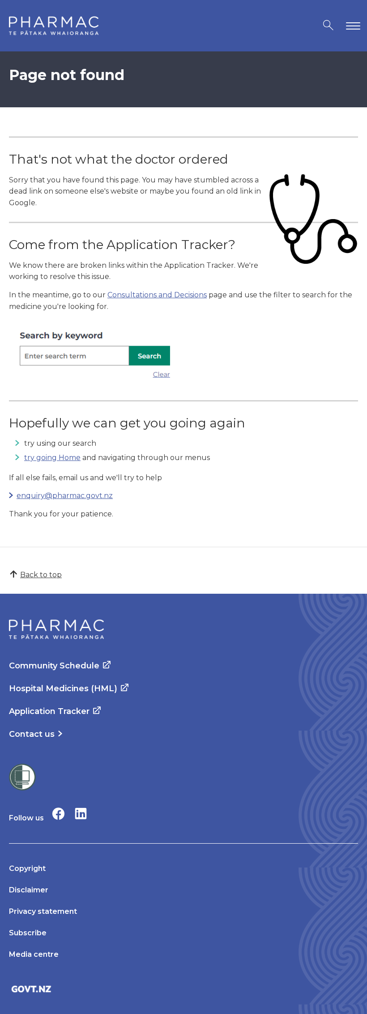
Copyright (27, 868)
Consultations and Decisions (157, 295)
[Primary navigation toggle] (351, 26)
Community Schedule (54, 666)
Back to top (41, 574)
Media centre (34, 954)
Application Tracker (49, 711)
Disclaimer (28, 890)
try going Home (52, 457)
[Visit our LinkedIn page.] (81, 813)
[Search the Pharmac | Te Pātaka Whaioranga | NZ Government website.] (328, 26)
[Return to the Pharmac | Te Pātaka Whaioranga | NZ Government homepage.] (53, 26)
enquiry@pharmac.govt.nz (65, 495)
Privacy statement (43, 911)
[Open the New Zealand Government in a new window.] (183, 989)
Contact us (32, 734)
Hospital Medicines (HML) (63, 688)
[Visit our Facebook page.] (58, 813)
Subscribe (28, 933)
